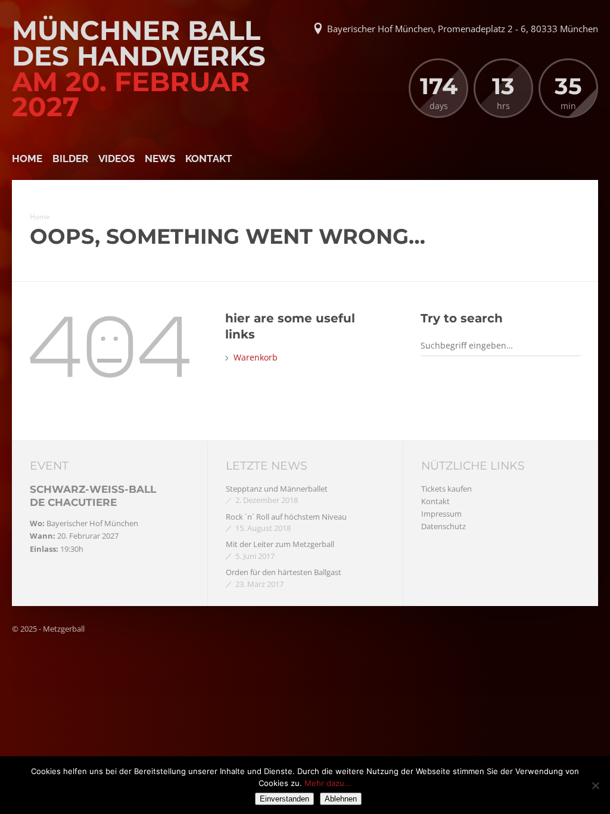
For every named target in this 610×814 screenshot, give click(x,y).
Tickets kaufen (446, 488)
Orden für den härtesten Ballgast (283, 572)
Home (27, 158)
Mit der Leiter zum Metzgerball (280, 544)
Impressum (441, 513)
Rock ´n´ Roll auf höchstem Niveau (286, 516)
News (160, 158)
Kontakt (208, 158)
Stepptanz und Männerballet (277, 488)
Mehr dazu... (327, 783)
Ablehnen (341, 798)
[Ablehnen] (595, 785)
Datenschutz (443, 526)
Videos (116, 158)
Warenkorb (256, 357)
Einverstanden (284, 798)
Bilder (70, 158)
